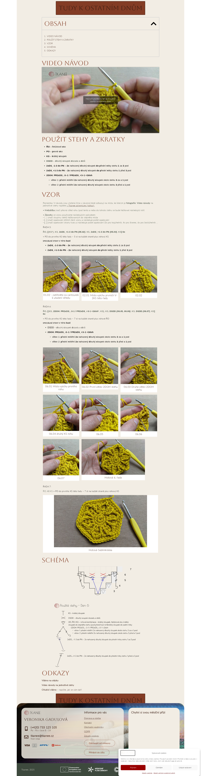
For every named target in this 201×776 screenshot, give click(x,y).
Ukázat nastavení (185, 768)
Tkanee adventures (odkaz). (81, 205)
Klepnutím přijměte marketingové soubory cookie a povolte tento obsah (100, 100)
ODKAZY (51, 50)
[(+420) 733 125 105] (26, 729)
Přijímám (133, 768)
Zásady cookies (147, 773)
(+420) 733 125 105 (44, 727)
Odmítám (159, 768)
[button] (153, 23)
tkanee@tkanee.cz (42, 735)
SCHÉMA (51, 47)
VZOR (50, 43)
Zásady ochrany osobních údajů (164, 773)
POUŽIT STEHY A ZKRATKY (60, 39)
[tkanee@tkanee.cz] (26, 737)
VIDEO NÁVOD (54, 36)
